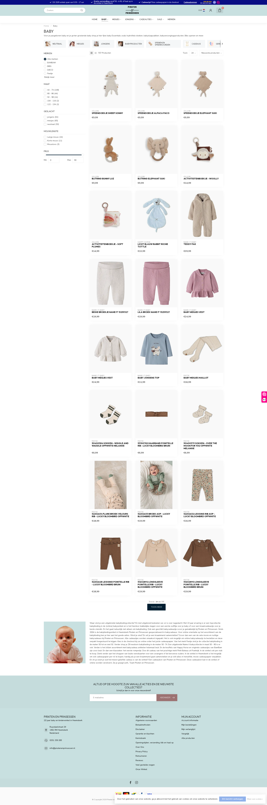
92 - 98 (52, 97)
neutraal (53, 124)
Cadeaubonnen (190, 2)
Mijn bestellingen (188, 725)
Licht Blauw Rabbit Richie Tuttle (153, 245)
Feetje (50, 74)
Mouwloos (53, 144)
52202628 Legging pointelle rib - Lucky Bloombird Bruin (110, 583)
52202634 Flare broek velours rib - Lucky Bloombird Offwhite (110, 515)
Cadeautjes (145, 19)
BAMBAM (51, 63)
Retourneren (141, 756)
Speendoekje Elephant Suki (200, 113)
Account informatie (189, 720)
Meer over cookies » (255, 799)
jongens (52, 117)
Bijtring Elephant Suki (151, 178)
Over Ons (140, 747)
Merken (171, 19)
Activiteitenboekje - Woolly (201, 178)
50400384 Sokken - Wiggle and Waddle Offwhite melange (110, 444)
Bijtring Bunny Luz (103, 178)
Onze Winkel (141, 769)
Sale (159, 19)
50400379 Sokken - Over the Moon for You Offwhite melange (200, 446)
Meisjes (115, 19)
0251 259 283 (56, 740)
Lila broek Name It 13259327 (154, 312)
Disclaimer (140, 729)
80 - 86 (52, 93)
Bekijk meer (49, 77)
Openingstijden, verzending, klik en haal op (155, 742)
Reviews (139, 760)
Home (94, 19)
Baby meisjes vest (194, 312)
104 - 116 (53, 101)
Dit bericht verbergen (232, 799)
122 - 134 (53, 104)
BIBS (49, 66)
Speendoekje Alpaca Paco (153, 113)
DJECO (50, 70)
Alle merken (52, 59)
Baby (104, 19)
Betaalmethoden (143, 725)
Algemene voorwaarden (146, 720)
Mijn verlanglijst (188, 729)
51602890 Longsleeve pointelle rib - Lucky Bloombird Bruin (196, 584)
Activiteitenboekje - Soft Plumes (107, 245)
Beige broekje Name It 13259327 (110, 312)
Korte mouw (54, 141)
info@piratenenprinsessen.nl (62, 748)
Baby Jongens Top (148, 378)
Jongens (129, 19)
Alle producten (188, 738)
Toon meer (156, 607)
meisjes (52, 121)
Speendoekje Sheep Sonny (107, 113)
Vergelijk (185, 733)
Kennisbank (141, 738)
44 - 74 (53, 90)
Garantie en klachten (145, 733)
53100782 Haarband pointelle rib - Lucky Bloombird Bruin (155, 444)
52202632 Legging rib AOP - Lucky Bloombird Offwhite (200, 515)
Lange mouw (55, 137)
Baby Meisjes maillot (196, 378)
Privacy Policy (142, 751)
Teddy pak (190, 244)
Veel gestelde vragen (145, 765)
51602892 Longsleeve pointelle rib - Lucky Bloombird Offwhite (150, 584)
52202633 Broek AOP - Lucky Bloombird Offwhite (154, 515)
